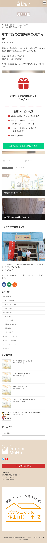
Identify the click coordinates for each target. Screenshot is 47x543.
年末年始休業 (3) (10, 332)
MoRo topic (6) (9, 300)
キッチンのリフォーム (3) (11, 336)
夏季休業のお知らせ (20, 386)
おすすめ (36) (9, 308)
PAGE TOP (44, 524)
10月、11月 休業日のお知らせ (24, 399)
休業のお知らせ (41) (11, 324)
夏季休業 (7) (8, 328)
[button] (23, 146)
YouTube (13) (9, 316)
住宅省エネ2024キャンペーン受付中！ (26, 412)
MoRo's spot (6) (10, 304)
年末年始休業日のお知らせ (22, 361)
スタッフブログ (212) (9, 344)
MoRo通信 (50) (7, 297)
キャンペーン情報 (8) (9, 340)
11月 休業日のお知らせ (21, 373)
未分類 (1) (6, 348)
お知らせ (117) (7, 312)
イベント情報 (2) (10, 320)
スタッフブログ (19, 167)
